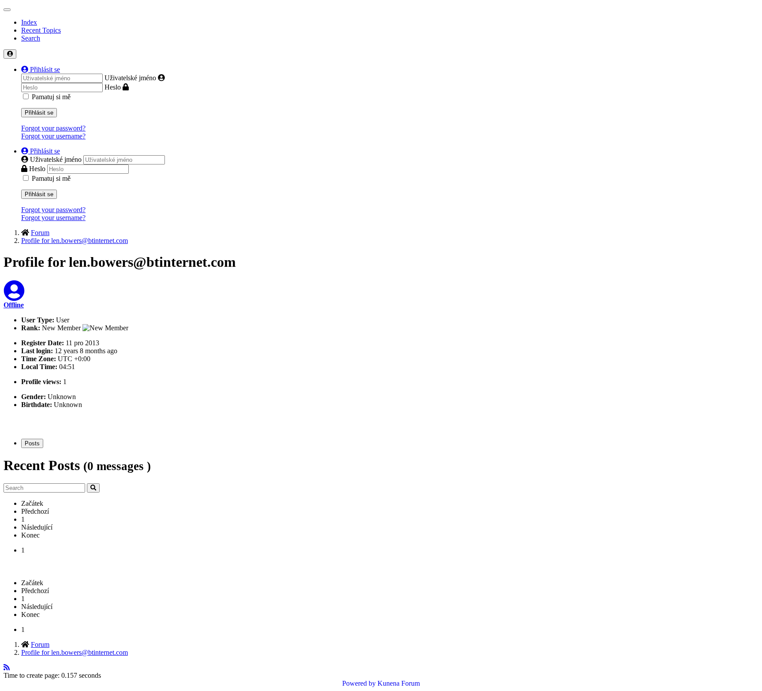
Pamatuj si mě (51, 97)
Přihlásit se (39, 112)
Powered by (359, 683)
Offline (14, 305)
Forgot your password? (53, 128)
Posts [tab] (32, 443)
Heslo (113, 87)
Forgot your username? (53, 136)
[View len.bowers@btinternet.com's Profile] (14, 296)
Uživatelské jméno (130, 78)
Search (30, 38)
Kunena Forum (398, 683)
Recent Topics (41, 30)
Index (29, 22)
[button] (40, 69)
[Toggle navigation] (7, 9)
